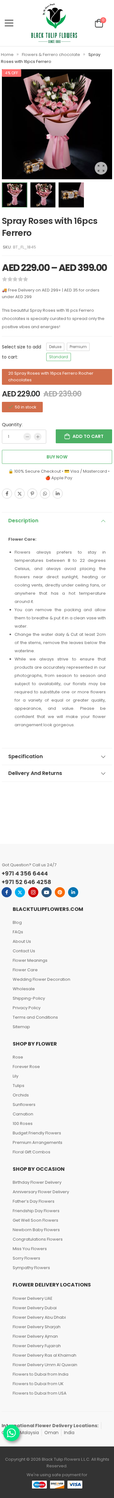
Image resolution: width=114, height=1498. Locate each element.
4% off (11, 73)
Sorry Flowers (26, 1258)
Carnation (23, 1114)
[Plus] (37, 436)
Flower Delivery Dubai (35, 1308)
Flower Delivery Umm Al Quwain (45, 1365)
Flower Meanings (30, 960)
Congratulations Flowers (38, 1239)
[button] (9, 23)
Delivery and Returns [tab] (35, 773)
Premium (78, 346)
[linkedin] (73, 892)
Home (7, 55)
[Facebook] (7, 493)
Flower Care (25, 970)
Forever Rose (26, 1067)
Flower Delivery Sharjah (36, 1327)
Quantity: (12, 424)
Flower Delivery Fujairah (37, 1346)
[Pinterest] (32, 493)
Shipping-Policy (29, 998)
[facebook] (7, 892)
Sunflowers (24, 1105)
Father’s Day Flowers (33, 1201)
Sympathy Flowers (31, 1268)
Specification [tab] (25, 756)
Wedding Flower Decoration (41, 979)
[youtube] (46, 892)
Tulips (18, 1086)
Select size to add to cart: (21, 352)
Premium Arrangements (37, 1142)
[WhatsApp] (45, 493)
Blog (17, 922)
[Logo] (54, 23)
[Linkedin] (58, 493)
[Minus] (27, 436)
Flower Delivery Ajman (35, 1336)
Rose (18, 1057)
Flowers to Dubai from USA (39, 1393)
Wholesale (24, 989)
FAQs (18, 932)
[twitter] (20, 892)
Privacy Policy (27, 1008)
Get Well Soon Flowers (35, 1220)
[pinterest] (60, 892)
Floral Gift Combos (31, 1152)
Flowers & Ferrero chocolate (51, 55)
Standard (58, 356)
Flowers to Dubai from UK (38, 1384)
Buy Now (57, 457)
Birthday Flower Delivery (37, 1182)
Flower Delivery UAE (33, 1298)
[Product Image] (57, 124)
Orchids (21, 1095)
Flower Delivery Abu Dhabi (39, 1317)
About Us (22, 941)
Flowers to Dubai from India (40, 1374)
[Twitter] (20, 493)
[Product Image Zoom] (101, 168)
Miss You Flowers (30, 1249)
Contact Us (24, 951)
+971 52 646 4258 (26, 882)
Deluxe (55, 346)
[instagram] (33, 892)
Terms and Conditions (35, 1017)
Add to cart (88, 436)
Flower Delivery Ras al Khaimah (44, 1355)
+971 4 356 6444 (25, 873)
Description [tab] (23, 520)
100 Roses (23, 1123)
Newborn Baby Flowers (36, 1230)
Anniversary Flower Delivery (41, 1192)
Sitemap (21, 1027)
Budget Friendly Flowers (37, 1133)
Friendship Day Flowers (36, 1211)
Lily (15, 1076)
